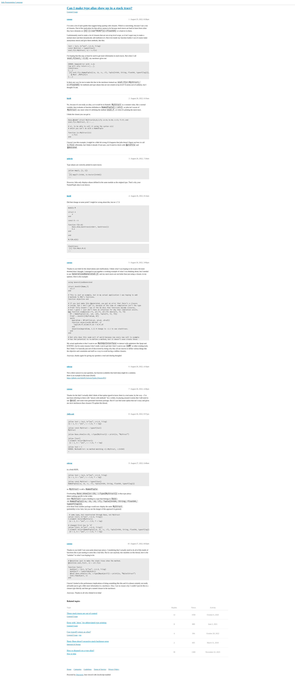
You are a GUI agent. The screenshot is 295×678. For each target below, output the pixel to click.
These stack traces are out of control (82, 613)
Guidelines (87, 669)
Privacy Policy (113, 669)
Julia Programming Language (12, 2)
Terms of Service (100, 669)
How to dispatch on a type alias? (80, 650)
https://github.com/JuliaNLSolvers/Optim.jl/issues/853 (86, 378)
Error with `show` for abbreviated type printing (86, 622)
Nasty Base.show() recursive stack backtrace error (88, 641)
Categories (77, 669)
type (80, 635)
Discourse (79, 675)
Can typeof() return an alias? (79, 632)
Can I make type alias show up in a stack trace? (99, 8)
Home (69, 669)
